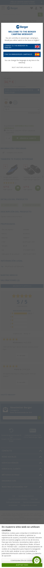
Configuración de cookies (22, 560)
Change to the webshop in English (16, 46)
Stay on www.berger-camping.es (18, 54)
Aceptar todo (22, 565)
